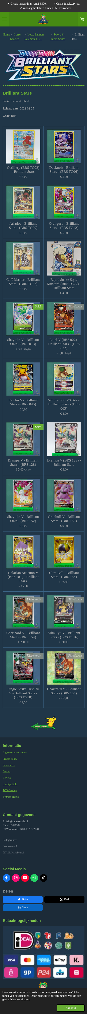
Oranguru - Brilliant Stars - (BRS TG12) (64, 226)
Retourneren (9, 765)
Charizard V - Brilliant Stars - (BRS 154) (23, 635)
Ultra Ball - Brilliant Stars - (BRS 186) (64, 575)
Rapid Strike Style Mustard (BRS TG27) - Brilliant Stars (64, 284)
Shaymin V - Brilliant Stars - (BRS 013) (23, 342)
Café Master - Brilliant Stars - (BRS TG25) (23, 282)
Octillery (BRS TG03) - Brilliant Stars (23, 170)
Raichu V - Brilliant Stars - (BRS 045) (23, 402)
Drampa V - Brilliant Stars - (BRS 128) (23, 462)
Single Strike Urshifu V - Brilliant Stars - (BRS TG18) (23, 693)
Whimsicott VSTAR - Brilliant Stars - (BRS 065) (64, 404)
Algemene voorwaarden (15, 752)
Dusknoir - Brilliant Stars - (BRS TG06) (64, 170)
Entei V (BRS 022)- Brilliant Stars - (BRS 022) (64, 344)
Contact (6, 771)
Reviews (7, 777)
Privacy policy (10, 758)
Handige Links (10, 784)
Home (6, 34)
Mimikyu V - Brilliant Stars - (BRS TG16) (64, 635)
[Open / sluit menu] (4, 19)
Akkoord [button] (71, 1007)
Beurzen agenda (11, 796)
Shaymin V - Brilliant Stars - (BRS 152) (23, 519)
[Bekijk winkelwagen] (82, 19)
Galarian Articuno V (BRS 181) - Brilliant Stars (23, 577)
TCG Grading (10, 790)
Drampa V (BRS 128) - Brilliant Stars (64, 462)
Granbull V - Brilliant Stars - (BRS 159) (64, 519)
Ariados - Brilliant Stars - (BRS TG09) (23, 226)
